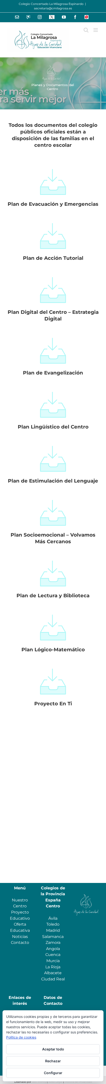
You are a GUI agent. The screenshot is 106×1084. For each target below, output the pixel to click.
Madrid (53, 930)
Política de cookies (21, 1037)
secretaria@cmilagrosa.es (53, 8)
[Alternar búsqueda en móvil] (86, 30)
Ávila (52, 918)
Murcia (53, 960)
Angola (53, 948)
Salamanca (53, 936)
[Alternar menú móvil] (96, 30)
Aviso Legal (55, 1082)
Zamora (53, 942)
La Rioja (52, 967)
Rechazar (53, 1061)
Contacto (20, 942)
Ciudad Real (53, 979)
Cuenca (52, 954)
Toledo (52, 924)
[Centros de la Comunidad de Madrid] (86, 894)
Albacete (53, 973)
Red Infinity (39, 1082)
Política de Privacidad (78, 1082)
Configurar (53, 1073)
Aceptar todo (53, 1049)
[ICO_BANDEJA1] (53, 165)
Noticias (20, 936)
